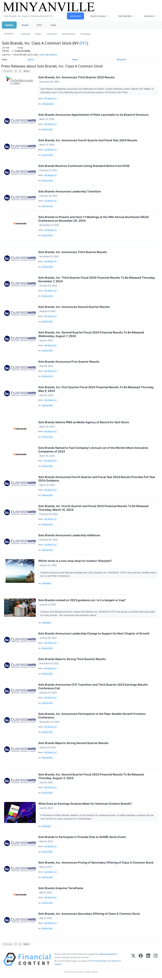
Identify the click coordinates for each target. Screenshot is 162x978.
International (68, 33)
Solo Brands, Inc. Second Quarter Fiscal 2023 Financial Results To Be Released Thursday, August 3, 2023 (91, 776)
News (38, 33)
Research (121, 59)
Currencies (51, 33)
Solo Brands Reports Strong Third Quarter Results (72, 659)
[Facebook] (140, 959)
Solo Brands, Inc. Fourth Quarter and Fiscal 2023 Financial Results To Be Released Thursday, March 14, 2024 (93, 507)
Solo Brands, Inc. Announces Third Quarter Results (72, 252)
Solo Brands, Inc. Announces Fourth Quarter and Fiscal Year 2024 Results (87, 140)
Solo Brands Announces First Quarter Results (69, 361)
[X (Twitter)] (133, 959)
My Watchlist (125, 16)
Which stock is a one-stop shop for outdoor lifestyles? (75, 560)
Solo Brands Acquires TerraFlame (60, 888)
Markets (9, 25)
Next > (27, 71)
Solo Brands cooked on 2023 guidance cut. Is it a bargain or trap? (82, 600)
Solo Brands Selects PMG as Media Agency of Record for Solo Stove (83, 422)
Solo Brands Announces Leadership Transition (69, 191)
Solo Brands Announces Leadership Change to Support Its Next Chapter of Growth (94, 633)
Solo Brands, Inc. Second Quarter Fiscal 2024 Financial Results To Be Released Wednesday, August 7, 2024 (91, 334)
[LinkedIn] (148, 959)
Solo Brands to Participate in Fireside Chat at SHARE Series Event (82, 837)
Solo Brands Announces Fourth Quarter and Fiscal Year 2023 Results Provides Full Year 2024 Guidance (96, 478)
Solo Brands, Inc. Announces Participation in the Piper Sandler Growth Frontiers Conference (92, 715)
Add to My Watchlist (48, 54)
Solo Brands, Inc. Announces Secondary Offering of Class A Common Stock (89, 913)
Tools (53, 25)
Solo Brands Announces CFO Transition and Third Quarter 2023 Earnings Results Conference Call (93, 686)
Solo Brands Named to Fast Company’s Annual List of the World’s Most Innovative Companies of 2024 (93, 449)
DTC (83, 43)
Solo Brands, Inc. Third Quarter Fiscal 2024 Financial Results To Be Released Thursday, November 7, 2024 (96, 279)
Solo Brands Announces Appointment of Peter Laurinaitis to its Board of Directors (93, 114)
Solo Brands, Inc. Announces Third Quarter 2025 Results (76, 77)
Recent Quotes (98, 16)
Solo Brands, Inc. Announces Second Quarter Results (74, 306)
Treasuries (85, 33)
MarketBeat (46, 583)
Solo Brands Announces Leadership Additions (69, 535)
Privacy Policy (100, 960)
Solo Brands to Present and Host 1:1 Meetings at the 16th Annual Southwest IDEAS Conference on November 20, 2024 (93, 218)
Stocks (25, 25)
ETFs (39, 25)
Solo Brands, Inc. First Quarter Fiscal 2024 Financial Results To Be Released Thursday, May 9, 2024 (96, 389)
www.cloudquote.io (108, 954)
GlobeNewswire (48, 104)
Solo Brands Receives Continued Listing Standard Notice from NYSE (84, 165)
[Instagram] (155, 959)
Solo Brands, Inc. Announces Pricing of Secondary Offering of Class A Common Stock (95, 862)
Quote (30, 59)
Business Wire (47, 129)
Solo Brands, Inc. (50, 98)
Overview (25, 33)
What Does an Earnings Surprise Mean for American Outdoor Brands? (85, 803)
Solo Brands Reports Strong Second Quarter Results (73, 743)
